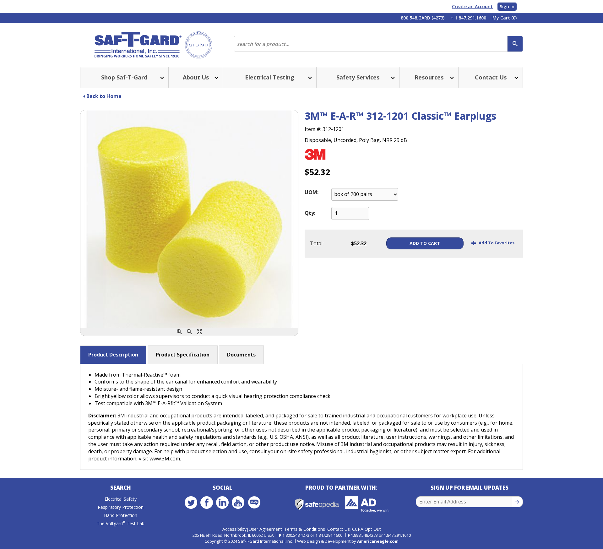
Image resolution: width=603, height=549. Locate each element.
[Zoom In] (179, 332)
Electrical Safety (121, 499)
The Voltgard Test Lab (120, 523)
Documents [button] (241, 354)
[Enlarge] (199, 332)
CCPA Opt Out (366, 529)
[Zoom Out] (189, 332)
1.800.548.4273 (295, 535)
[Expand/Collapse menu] (161, 77)
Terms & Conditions (304, 529)
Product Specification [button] (182, 354)
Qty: (310, 212)
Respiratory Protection (121, 507)
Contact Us (338, 529)
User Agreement (265, 529)
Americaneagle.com (378, 541)
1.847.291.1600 (328, 535)
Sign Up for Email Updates (469, 487)
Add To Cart (425, 243)
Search (120, 487)
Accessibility (234, 529)
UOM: (311, 192)
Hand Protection (120, 515)
